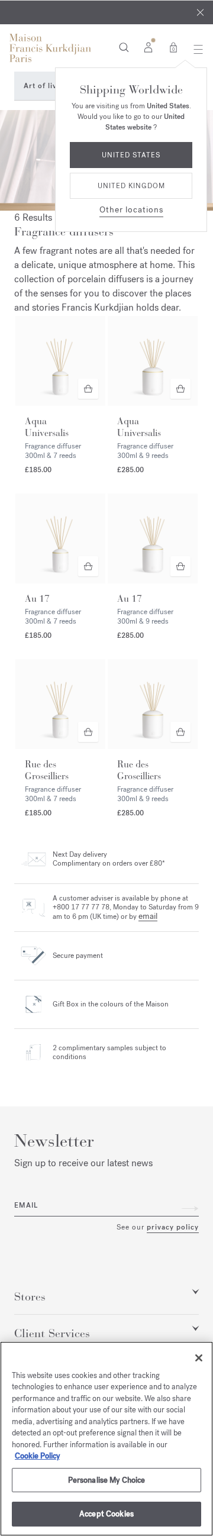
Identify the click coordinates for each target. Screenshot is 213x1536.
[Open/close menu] (195, 49)
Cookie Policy (37, 1456)
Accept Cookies (106, 1514)
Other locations (131, 209)
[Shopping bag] (173, 46)
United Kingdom (131, 186)
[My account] (148, 46)
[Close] (200, 12)
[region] (106, 1438)
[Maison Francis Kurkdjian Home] (50, 48)
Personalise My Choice (107, 1480)
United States (131, 155)
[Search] (124, 46)
